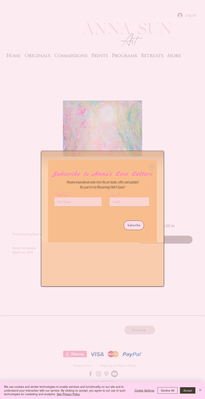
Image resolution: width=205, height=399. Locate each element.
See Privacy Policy (68, 394)
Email (114, 195)
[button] (152, 167)
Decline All (167, 390)
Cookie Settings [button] (144, 390)
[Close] (200, 390)
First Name (61, 195)
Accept (187, 390)
